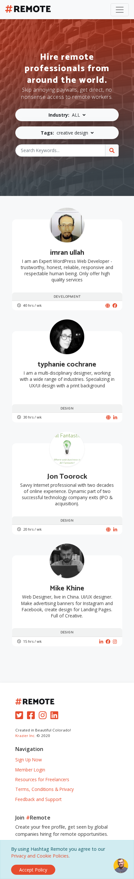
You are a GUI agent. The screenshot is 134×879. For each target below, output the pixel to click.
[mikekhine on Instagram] (115, 642)
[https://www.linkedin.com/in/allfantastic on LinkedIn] (115, 529)
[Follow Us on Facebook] (32, 717)
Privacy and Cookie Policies (40, 856)
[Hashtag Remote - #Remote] (28, 10)
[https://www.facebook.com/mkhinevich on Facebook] (108, 642)
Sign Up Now (28, 759)
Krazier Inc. (25, 735)
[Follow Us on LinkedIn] (55, 717)
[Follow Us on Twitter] (20, 717)
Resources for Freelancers (42, 779)
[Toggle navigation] (120, 9)
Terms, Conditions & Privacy (44, 789)
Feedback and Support (38, 799)
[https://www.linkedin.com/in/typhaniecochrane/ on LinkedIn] (115, 417)
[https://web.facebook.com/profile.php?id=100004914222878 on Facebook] (115, 306)
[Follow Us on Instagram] (44, 717)
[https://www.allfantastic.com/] (108, 529)
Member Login (30, 770)
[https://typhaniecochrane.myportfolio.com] (108, 417)
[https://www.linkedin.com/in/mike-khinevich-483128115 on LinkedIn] (101, 642)
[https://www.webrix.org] (107, 306)
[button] (67, 115)
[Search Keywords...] (111, 150)
